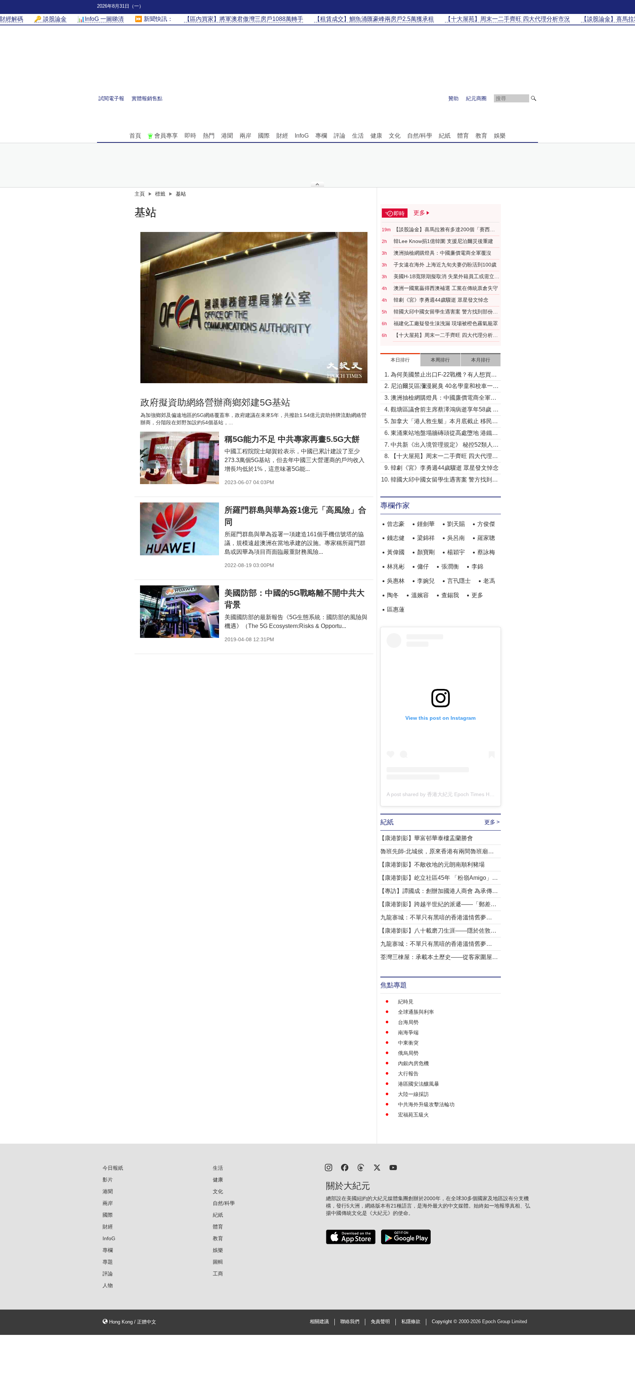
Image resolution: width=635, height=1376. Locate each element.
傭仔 (423, 566)
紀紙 (445, 135)
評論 (339, 135)
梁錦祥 (426, 538)
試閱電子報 (111, 98)
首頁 (135, 135)
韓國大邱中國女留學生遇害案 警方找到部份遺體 (446, 312)
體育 (463, 135)
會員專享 (166, 135)
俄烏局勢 (408, 1053)
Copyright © (445, 1321)
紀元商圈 (476, 98)
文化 (395, 135)
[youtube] (393, 1167)
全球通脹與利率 (416, 1012)
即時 (190, 135)
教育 (481, 135)
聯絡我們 (349, 1321)
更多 (477, 595)
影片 (108, 1180)
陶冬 (393, 595)
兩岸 (245, 135)
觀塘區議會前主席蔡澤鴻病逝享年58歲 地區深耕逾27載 (445, 410)
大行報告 (408, 1074)
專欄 (321, 135)
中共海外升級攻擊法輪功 (426, 1104)
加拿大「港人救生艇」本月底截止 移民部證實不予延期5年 (444, 422)
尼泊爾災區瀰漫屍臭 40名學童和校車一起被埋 (445, 387)
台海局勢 (408, 1022)
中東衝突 (408, 1043)
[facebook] (344, 1167)
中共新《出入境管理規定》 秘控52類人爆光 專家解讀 (445, 445)
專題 (108, 1262)
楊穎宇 (456, 552)
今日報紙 (113, 1168)
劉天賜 (456, 524)
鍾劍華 (426, 524)
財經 (282, 135)
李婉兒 (426, 581)
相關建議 (319, 1321)
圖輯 (218, 1262)
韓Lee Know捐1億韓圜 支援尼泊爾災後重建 (443, 241)
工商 (218, 1274)
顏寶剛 (426, 552)
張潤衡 (450, 566)
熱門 (209, 135)
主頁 (139, 194)
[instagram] (328, 1167)
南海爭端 (408, 1032)
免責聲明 (380, 1321)
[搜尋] (534, 98)
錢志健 (396, 538)
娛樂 (500, 135)
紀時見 (405, 1002)
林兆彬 (396, 566)
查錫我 (450, 595)
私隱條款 (410, 1321)
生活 (358, 135)
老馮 (489, 581)
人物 (108, 1285)
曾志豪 (396, 524)
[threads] (360, 1167)
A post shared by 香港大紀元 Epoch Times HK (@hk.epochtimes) (462, 794)
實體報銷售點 (147, 98)
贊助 (453, 98)
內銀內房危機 (413, 1063)
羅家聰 (486, 538)
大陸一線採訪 (413, 1094)
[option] (253, 308)
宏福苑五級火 (413, 1115)
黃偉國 (396, 552)
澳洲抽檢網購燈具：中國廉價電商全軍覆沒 (442, 253)
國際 (264, 135)
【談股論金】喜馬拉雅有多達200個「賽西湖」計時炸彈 (442, 229)
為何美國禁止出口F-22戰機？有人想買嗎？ (441, 375)
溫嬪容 (420, 595)
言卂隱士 (459, 581)
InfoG (302, 135)
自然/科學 (419, 135)
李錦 (477, 566)
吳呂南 (456, 538)
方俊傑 (486, 524)
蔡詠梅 (486, 552)
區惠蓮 (396, 609)
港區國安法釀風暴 (418, 1084)
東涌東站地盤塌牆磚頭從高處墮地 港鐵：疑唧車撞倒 (444, 434)
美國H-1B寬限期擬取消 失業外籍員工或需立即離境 (446, 276)
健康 (376, 135)
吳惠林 (396, 581)
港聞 (227, 135)
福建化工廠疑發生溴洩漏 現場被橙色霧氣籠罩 (446, 323)
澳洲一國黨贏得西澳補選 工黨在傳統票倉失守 (446, 288)
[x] (377, 1167)
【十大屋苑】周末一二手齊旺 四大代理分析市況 (446, 335)
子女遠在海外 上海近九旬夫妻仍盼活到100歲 (445, 265)
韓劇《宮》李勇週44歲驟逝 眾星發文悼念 (441, 300)
